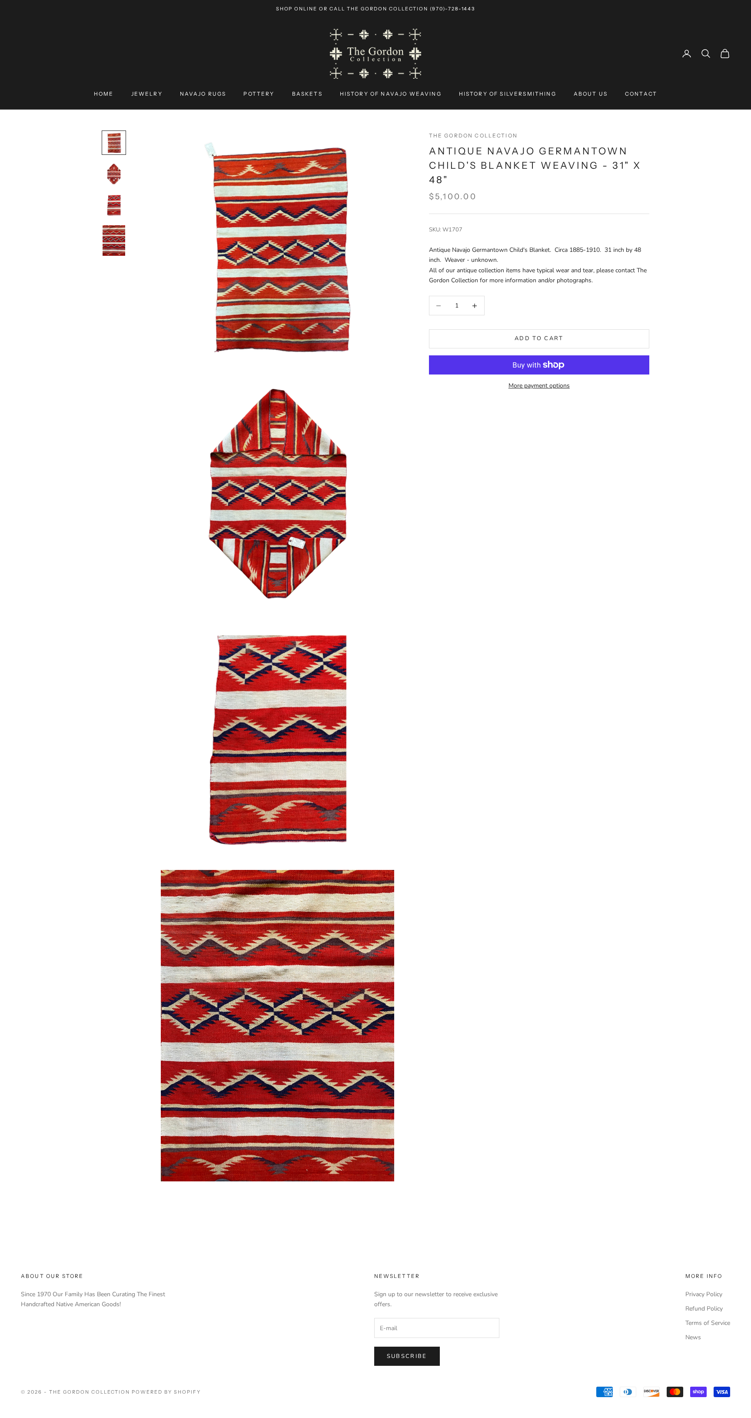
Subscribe (407, 1356)
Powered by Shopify (166, 1392)
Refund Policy (704, 1308)
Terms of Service (707, 1323)
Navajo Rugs (203, 93)
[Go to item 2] (114, 174)
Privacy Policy (703, 1294)
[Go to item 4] (114, 240)
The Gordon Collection (473, 135)
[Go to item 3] (114, 205)
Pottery (258, 93)
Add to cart (539, 339)
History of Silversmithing (507, 93)
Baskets (307, 93)
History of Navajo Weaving (391, 93)
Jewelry (147, 93)
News (693, 1337)
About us (591, 93)
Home (104, 93)
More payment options (539, 385)
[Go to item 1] (114, 142)
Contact (641, 93)
